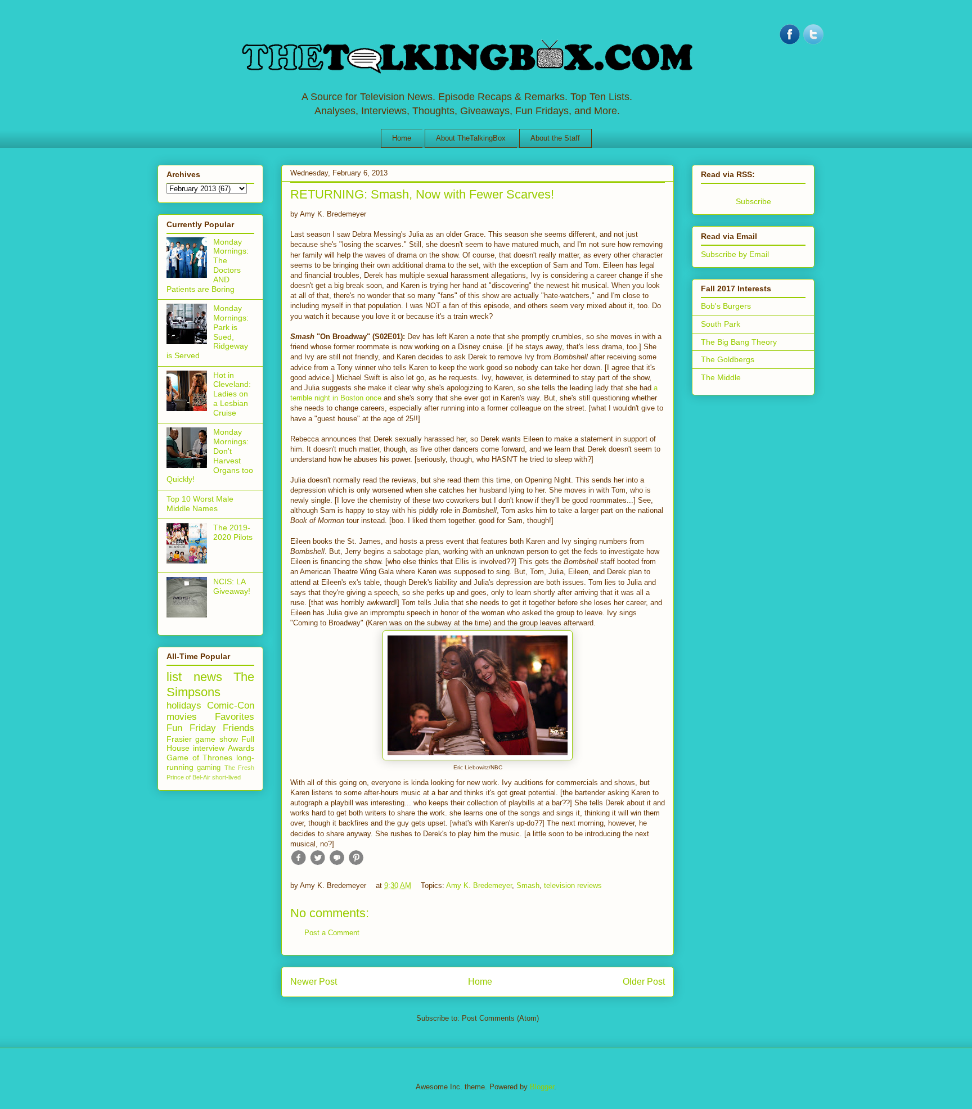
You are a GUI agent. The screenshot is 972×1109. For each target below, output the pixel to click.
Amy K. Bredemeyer (479, 885)
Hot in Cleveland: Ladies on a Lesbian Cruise (232, 394)
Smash (527, 885)
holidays (183, 705)
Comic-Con (230, 705)
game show (216, 738)
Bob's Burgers (726, 305)
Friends (238, 728)
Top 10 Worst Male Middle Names (199, 503)
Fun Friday (191, 728)
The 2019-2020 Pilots (233, 532)
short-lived (226, 777)
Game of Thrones (199, 757)
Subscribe (753, 201)
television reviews (573, 885)
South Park (720, 323)
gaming (208, 768)
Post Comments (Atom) (500, 1018)
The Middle (721, 377)
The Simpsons (210, 684)
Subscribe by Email (735, 254)
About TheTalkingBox (471, 138)
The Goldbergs (727, 359)
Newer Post (313, 981)
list (174, 677)
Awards (241, 747)
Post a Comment (331, 932)
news (208, 677)
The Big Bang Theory (739, 341)
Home (401, 138)
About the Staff (555, 138)
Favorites (234, 716)
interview (208, 747)
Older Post (644, 981)
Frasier (179, 738)
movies (181, 716)
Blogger (542, 1087)
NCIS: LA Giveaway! (231, 586)
